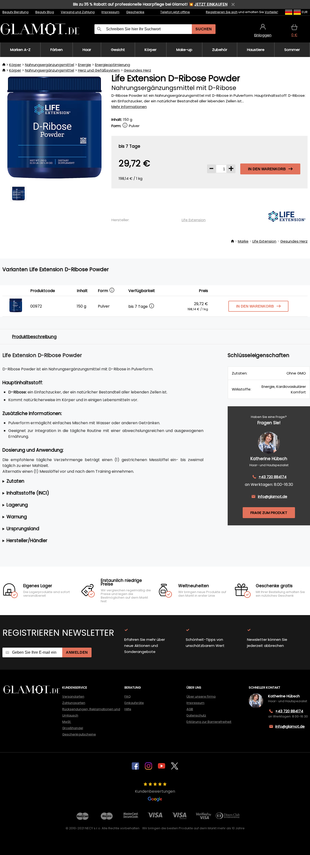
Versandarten (73, 696)
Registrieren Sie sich (222, 12)
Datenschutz (196, 715)
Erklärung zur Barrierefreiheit (208, 721)
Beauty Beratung (15, 12)
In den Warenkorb (267, 169)
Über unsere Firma (201, 696)
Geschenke (135, 12)
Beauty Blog (44, 12)
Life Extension (194, 219)
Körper (15, 64)
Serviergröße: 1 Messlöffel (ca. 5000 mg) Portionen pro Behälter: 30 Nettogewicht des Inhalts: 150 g (97, 481)
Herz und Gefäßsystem (99, 70)
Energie (84, 64)
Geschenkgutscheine (79, 734)
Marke (243, 241)
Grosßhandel (72, 728)
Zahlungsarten (73, 702)
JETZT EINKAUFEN (210, 4)
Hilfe (127, 709)
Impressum (110, 12)
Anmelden (77, 652)
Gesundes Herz (137, 70)
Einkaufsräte (134, 702)
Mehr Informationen (129, 106)
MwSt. (66, 721)
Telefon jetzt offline (175, 12)
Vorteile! (271, 12)
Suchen (203, 29)
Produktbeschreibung (34, 337)
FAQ (127, 696)
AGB (189, 709)
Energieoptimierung (112, 64)
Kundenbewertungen (155, 791)
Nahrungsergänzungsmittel (49, 64)
